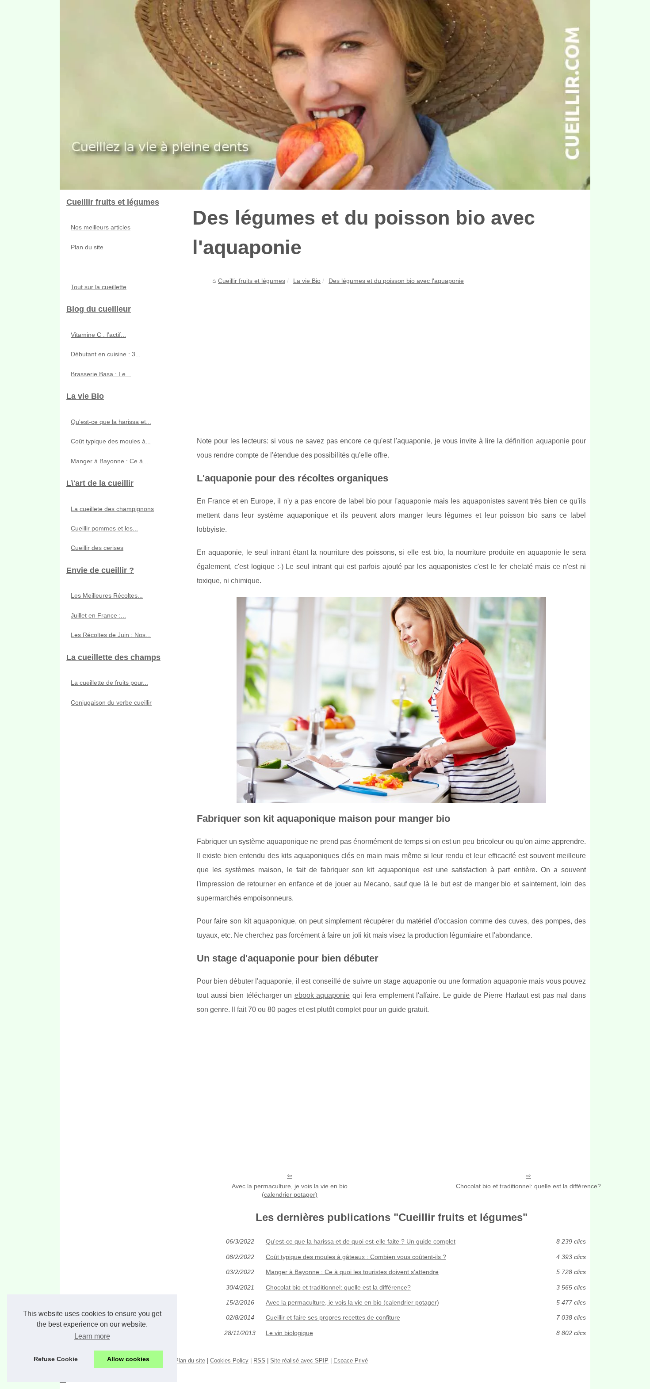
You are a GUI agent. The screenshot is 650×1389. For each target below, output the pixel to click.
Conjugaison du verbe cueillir (111, 702)
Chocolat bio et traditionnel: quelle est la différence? (528, 1186)
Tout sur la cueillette (98, 286)
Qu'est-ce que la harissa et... (111, 421)
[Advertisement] (391, 354)
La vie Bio (307, 280)
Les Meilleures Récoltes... (107, 595)
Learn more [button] (92, 1336)
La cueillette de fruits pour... (109, 682)
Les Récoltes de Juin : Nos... (111, 634)
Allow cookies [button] (128, 1358)
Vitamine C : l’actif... (98, 334)
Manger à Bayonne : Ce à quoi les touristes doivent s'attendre (352, 1272)
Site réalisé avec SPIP (299, 1360)
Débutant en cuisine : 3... (106, 354)
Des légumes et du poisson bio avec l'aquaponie (396, 280)
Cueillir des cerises (97, 547)
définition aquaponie (537, 441)
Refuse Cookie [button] (56, 1358)
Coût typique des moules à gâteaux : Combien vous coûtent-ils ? (356, 1257)
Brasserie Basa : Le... (101, 374)
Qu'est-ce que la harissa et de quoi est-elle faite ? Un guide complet (360, 1241)
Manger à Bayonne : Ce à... (109, 461)
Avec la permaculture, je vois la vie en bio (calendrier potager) (290, 1190)
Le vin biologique (289, 1333)
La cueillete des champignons (112, 508)
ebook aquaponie (322, 995)
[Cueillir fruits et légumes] (325, 95)
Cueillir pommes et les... (104, 528)
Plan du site (87, 247)
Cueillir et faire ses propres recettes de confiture (333, 1317)
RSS (259, 1360)
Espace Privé (350, 1360)
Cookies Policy (229, 1360)
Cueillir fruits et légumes (251, 280)
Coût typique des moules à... (111, 441)
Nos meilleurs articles (100, 227)
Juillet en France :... (98, 615)
